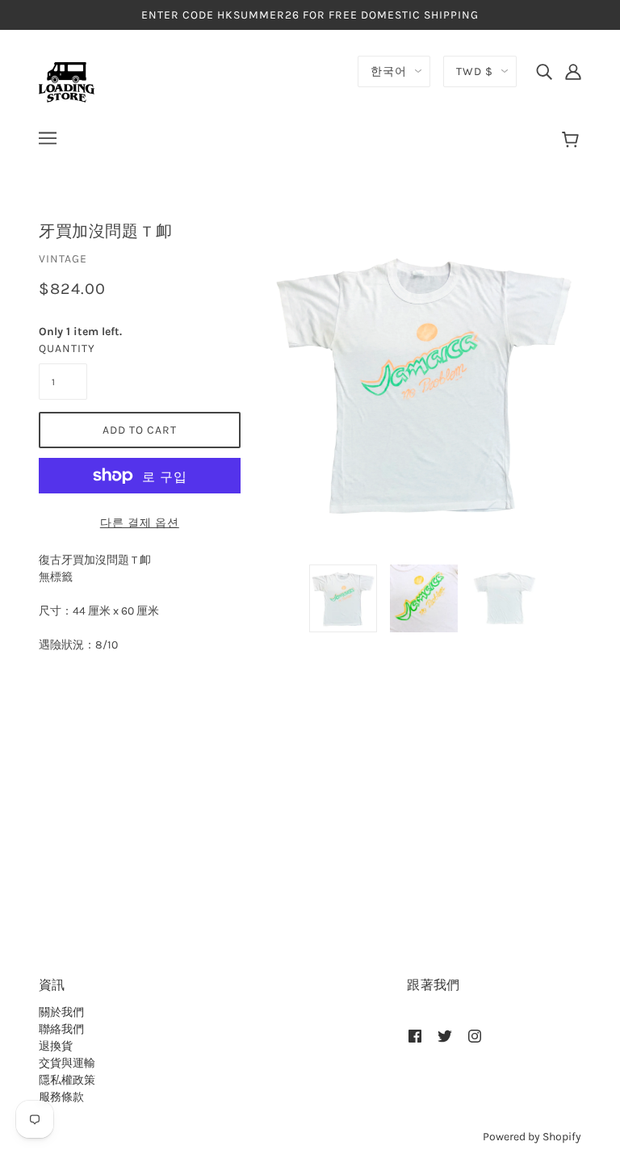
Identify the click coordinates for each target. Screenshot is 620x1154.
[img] (544, 71)
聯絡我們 (61, 1029)
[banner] (66, 81)
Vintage (63, 259)
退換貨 (56, 1046)
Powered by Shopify (532, 1137)
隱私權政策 (67, 1080)
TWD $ (474, 71)
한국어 (389, 71)
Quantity (63, 348)
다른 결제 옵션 (139, 523)
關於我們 (61, 1012)
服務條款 (61, 1097)
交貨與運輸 (67, 1063)
